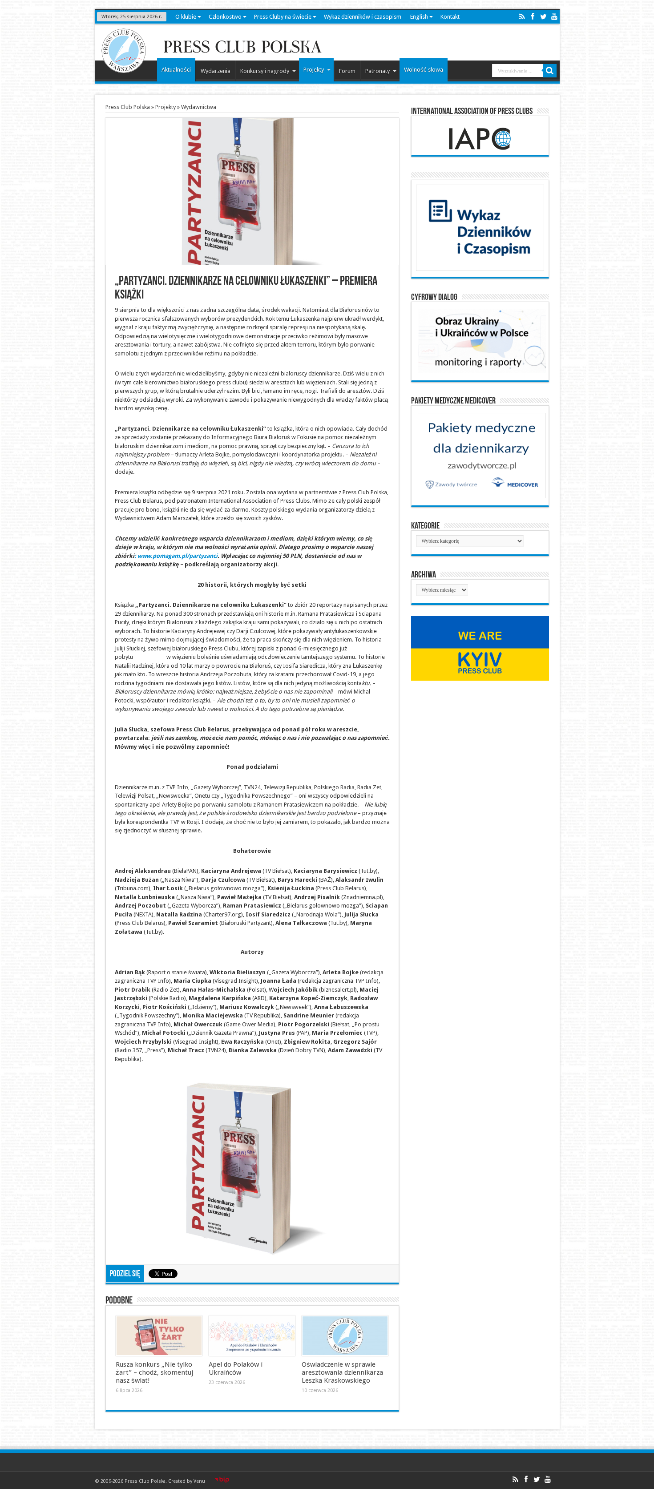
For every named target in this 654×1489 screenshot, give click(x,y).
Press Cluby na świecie (282, 16)
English (419, 16)
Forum (347, 71)
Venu (199, 1481)
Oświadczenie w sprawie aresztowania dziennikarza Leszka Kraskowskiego (342, 1372)
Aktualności (176, 69)
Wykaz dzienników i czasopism (362, 16)
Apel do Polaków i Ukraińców (235, 1368)
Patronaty (377, 71)
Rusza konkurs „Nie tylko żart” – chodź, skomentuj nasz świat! (154, 1372)
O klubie (185, 16)
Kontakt (450, 16)
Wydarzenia (215, 71)
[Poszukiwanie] (550, 70)
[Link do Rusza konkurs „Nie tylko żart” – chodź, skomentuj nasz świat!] (159, 1336)
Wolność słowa (423, 69)
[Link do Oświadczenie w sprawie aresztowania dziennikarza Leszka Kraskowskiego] (345, 1336)
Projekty (313, 69)
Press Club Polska (127, 107)
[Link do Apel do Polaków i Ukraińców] (252, 1336)
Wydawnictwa (198, 107)
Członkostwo (225, 16)
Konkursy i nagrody (264, 71)
